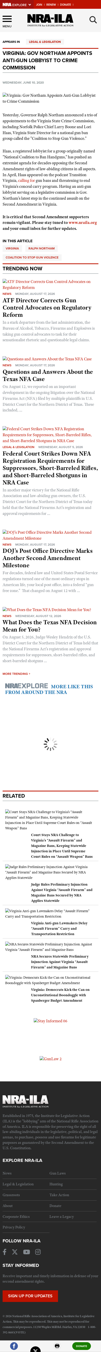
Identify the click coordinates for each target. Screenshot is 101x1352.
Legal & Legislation (45, 42)
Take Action (59, 1195)
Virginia (12, 248)
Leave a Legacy (61, 1216)
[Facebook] (14, 1348)
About (8, 1205)
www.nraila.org (83, 222)
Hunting (56, 1184)
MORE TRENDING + (16, 674)
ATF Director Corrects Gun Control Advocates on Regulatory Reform (47, 307)
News (7, 294)
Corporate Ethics (16, 1216)
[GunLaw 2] (51, 1058)
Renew (51, 4)
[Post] (35, 1348)
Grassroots (11, 1195)
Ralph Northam (41, 248)
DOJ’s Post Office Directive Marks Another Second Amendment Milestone (48, 558)
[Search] (93, 20)
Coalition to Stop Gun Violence (32, 257)
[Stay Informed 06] (50, 1020)
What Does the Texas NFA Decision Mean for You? (50, 625)
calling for (26, 180)
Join (39, 4)
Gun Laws (57, 1173)
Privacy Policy (14, 1227)
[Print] (57, 1348)
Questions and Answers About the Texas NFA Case (48, 375)
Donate (65, 4)
